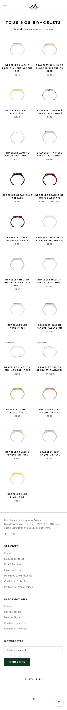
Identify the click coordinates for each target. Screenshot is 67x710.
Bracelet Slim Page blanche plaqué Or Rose (49, 68)
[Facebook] (5, 534)
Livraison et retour (13, 570)
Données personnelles (15, 628)
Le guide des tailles (14, 559)
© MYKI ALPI (33, 679)
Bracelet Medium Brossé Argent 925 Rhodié (17, 283)
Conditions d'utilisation (15, 581)
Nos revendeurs (12, 612)
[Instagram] (13, 534)
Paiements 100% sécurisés (18, 575)
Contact (8, 553)
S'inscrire (17, 662)
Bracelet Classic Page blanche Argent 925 (17, 68)
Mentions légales (12, 617)
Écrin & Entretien (12, 564)
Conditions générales (15, 623)
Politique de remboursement (18, 587)
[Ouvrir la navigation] (5, 7)
